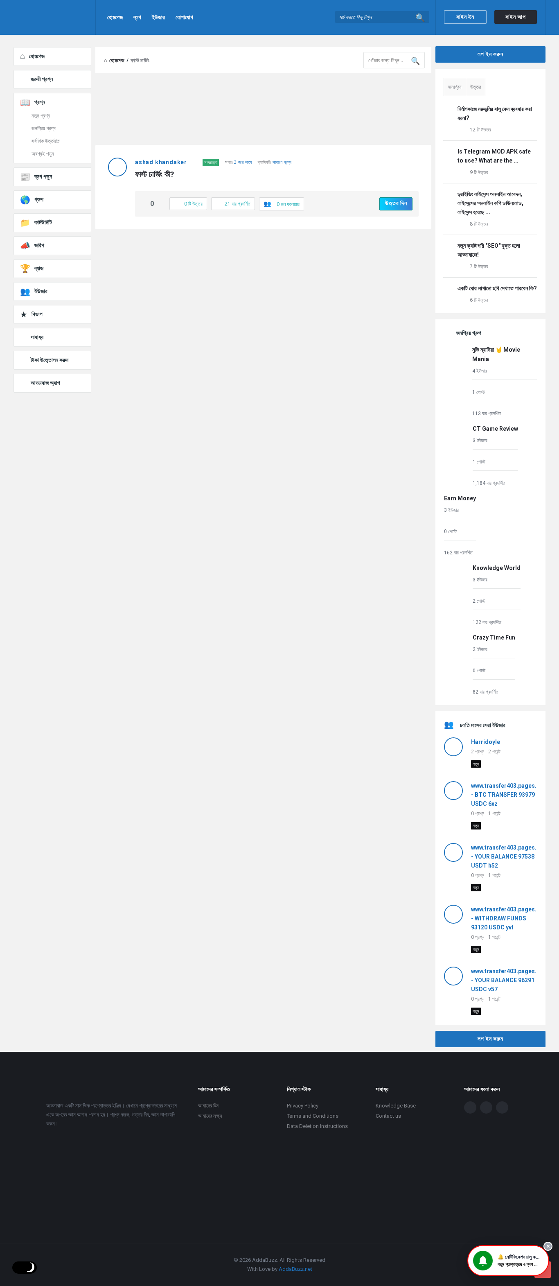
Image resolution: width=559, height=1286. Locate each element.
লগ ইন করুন (490, 54)
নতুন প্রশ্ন (41, 116)
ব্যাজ (38, 268)
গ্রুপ (38, 199)
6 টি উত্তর (479, 299)
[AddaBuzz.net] (55, 17)
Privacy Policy (302, 1106)
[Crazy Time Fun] (456, 664)
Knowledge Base (396, 1106)
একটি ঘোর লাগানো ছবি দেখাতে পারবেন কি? (497, 288)
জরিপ (39, 245)
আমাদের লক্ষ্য (210, 1116)
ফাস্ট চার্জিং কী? (154, 174)
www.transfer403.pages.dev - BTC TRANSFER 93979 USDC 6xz (508, 794)
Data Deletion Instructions (317, 1126)
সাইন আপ (515, 17)
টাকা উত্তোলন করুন (49, 360)
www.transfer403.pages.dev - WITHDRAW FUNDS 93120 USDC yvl (508, 918)
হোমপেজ (115, 17)
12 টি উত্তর (480, 129)
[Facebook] (470, 1107)
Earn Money (460, 498)
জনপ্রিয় (455, 87)
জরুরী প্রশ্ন (42, 79)
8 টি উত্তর (479, 223)
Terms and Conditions (312, 1116)
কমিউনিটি (43, 222)
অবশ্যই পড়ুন (43, 154)
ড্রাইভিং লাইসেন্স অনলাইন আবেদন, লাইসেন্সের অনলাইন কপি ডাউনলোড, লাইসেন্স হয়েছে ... (490, 203)
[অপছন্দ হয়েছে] (160, 204)
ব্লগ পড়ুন (43, 176)
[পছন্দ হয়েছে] (143, 204)
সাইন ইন (465, 17)
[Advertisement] (263, 294)
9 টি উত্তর (479, 172)
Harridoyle (485, 742)
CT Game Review (495, 428)
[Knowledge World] (456, 594)
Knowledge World (497, 568)
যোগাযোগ (184, 17)
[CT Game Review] (456, 455)
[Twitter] (486, 1107)
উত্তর (475, 87)
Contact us (388, 1116)
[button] (508, 1260)
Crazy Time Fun (494, 637)
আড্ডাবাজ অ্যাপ (45, 383)
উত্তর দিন (396, 203)
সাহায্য (37, 337)
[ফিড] (502, 1107)
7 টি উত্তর (479, 266)
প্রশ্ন (39, 102)
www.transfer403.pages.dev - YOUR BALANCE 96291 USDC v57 (508, 980)
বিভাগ (37, 314)
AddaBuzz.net (295, 1269)
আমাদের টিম (208, 1106)
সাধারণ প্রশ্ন (282, 162)
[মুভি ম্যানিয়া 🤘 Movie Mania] (456, 380)
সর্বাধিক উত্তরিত (45, 141)
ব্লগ (137, 17)
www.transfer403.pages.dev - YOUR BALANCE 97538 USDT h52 (508, 856)
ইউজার (158, 17)
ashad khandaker (161, 162)
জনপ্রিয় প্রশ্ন (44, 128)
